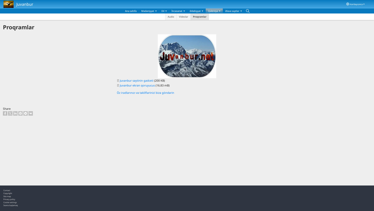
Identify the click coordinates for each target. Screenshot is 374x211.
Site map (7, 196)
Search (247, 10)
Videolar (183, 16)
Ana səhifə (131, 11)
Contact (6, 190)
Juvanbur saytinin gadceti (137, 80)
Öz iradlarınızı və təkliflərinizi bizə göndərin (145, 93)
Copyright (7, 193)
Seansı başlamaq (10, 205)
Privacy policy (9, 199)
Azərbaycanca (356, 4)
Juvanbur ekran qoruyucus (137, 85)
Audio (171, 16)
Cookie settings (10, 202)
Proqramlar (199, 16)
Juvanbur (24, 4)
